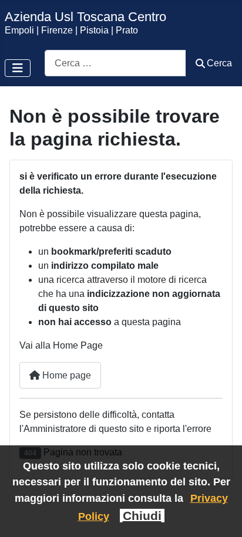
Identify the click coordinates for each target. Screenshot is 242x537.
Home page (65, 375)
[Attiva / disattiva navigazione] (18, 68)
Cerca (219, 63)
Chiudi (142, 515)
